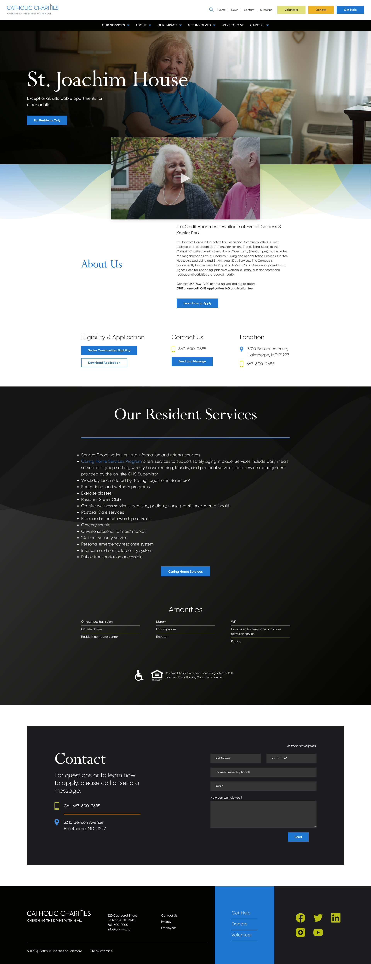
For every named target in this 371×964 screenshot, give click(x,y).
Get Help (350, 10)
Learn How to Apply (197, 303)
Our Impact (167, 25)
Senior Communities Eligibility (109, 350)
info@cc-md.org (119, 929)
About (141, 25)
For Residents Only (47, 120)
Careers (257, 25)
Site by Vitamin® (101, 951)
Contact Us (169, 915)
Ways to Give (233, 25)
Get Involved (199, 25)
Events (221, 9)
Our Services (113, 25)
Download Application (104, 362)
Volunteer (291, 10)
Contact (249, 9)
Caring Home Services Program (111, 461)
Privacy (166, 921)
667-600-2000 (118, 925)
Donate (321, 10)
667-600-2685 (192, 348)
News (234, 9)
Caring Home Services (185, 571)
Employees (168, 928)
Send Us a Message (192, 361)
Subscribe (266, 9)
